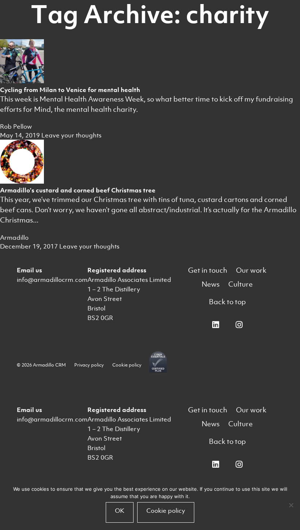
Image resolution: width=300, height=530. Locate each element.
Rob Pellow (16, 126)
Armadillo (14, 237)
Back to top (227, 301)
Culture (240, 284)
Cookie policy (127, 365)
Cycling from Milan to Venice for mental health (70, 90)
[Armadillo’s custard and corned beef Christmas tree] (22, 181)
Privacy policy (89, 365)
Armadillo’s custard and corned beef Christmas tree (77, 190)
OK (119, 511)
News (211, 284)
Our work (251, 270)
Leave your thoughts (71, 135)
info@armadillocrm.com (52, 280)
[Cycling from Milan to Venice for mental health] (22, 81)
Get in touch (207, 270)
